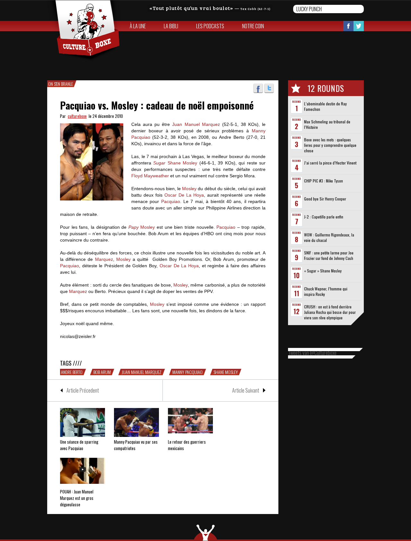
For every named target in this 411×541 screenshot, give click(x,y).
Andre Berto (72, 372)
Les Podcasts (210, 26)
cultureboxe (77, 116)
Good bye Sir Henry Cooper (325, 198)
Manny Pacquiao (187, 372)
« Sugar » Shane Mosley (323, 270)
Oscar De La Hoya (184, 195)
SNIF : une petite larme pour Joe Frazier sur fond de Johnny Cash (329, 255)
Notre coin (253, 26)
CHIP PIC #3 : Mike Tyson (323, 180)
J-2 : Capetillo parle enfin (323, 216)
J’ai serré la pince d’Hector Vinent (330, 162)
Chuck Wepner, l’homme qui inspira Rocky (325, 291)
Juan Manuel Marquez (142, 372)
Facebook (348, 26)
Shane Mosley (226, 372)
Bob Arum (102, 372)
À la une (138, 26)
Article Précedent (82, 390)
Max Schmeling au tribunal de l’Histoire (327, 124)
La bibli (171, 26)
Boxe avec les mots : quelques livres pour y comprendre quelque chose (330, 145)
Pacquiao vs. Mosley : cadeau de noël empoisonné (157, 105)
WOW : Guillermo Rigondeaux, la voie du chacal (329, 237)
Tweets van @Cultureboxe (312, 353)
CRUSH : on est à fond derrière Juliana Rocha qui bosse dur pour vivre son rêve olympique (330, 312)
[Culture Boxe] (84, 31)
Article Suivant (245, 390)
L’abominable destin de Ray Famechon (325, 106)
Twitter (359, 26)
